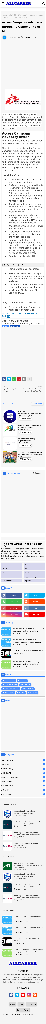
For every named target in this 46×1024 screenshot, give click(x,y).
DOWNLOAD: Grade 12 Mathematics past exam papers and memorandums (28, 630)
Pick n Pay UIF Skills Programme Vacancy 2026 (26, 844)
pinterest (13, 608)
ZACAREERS (23, 1019)
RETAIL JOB (33, 693)
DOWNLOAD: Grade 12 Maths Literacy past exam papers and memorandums (27, 641)
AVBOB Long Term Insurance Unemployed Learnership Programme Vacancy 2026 (28, 865)
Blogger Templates (21, 1016)
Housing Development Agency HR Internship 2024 (29, 426)
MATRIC (22, 693)
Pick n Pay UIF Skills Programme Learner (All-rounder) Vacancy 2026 (27, 834)
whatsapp (14, 601)
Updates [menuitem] (28, 581)
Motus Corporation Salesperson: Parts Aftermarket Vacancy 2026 (28, 823)
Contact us (31, 1004)
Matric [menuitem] (27, 569)
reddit (35, 601)
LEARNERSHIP (9, 693)
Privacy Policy (23, 1010)
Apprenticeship (10, 681)
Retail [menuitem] (5, 569)
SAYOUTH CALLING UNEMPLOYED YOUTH (28, 651)
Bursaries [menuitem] (28, 565)
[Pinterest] (19, 379)
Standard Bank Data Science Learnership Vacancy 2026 (24, 812)
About (21, 1004)
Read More (26, 418)
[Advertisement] (23, 63)
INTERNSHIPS (13, 15)
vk (36, 608)
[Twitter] (9, 379)
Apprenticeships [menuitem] (31, 577)
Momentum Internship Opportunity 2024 (26, 440)
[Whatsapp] (14, 379)
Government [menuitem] (7, 573)
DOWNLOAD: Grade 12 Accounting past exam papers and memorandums (27, 663)
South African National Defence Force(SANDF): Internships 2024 (30, 453)
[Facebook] (4, 379)
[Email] (24, 379)
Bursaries (23, 681)
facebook (13, 595)
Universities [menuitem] (7, 577)
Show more (37, 404)
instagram (13, 614)
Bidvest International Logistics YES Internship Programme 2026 (30, 413)
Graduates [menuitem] (29, 573)
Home (4, 15)
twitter (36, 595)
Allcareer (19, 1014)
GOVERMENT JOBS (11, 685)
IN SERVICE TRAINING (12, 689)
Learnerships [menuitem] (7, 581)
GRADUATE (26, 685)
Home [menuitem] (5, 565)
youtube (36, 614)
